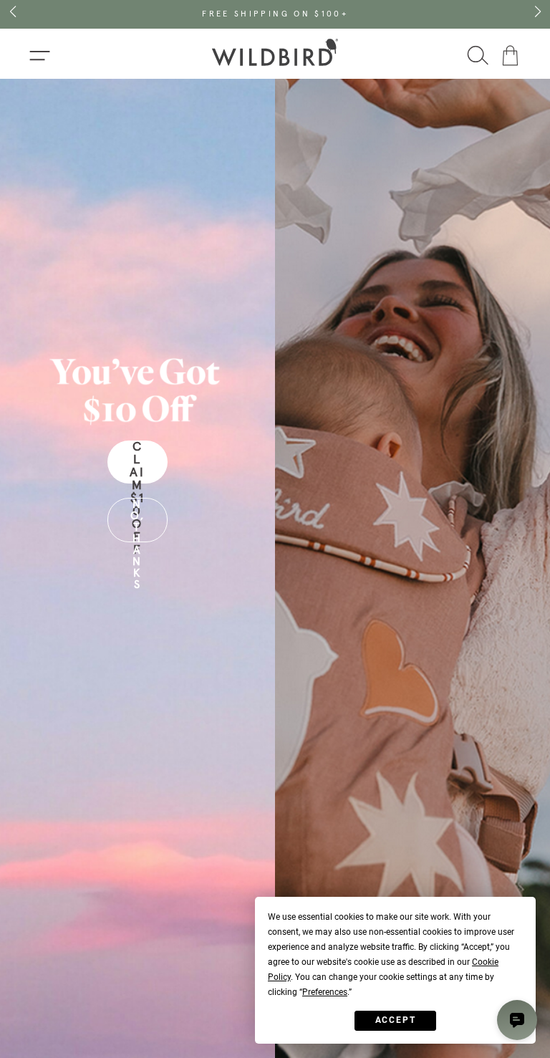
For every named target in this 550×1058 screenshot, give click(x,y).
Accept (395, 1020)
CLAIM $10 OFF (137, 462)
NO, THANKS (137, 520)
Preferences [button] (324, 992)
